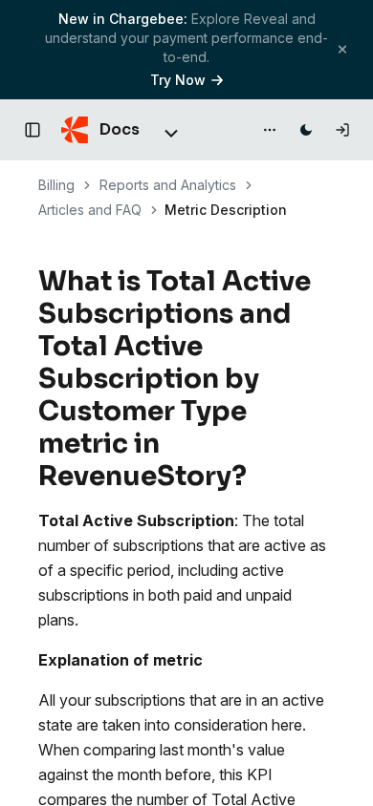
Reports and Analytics (167, 185)
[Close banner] (342, 49)
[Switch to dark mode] (306, 130)
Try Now (178, 80)
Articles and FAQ (90, 210)
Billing (56, 185)
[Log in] (342, 130)
